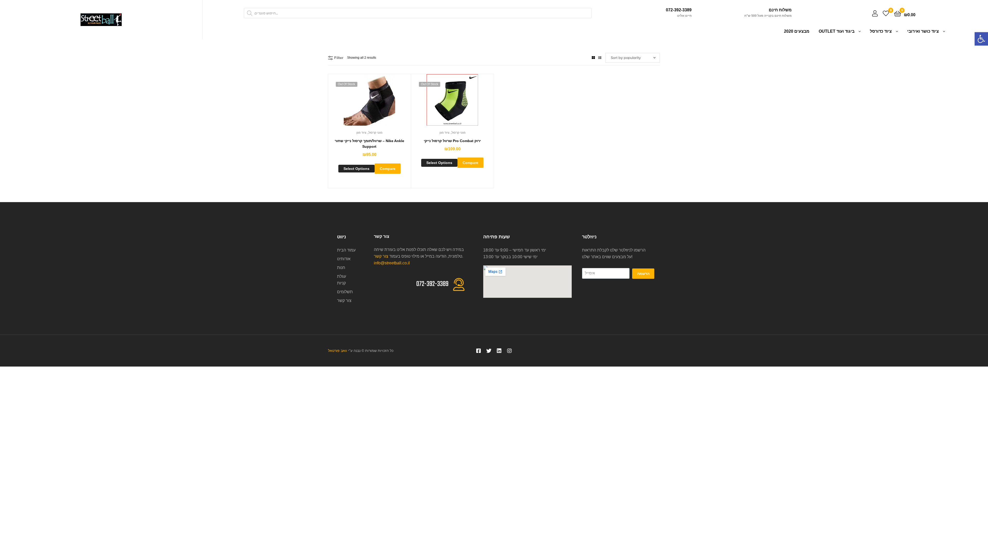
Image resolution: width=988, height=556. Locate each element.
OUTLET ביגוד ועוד (836, 31)
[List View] (600, 58)
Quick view (375, 102)
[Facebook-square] (478, 350)
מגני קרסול (375, 132)
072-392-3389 (679, 10)
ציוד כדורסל (881, 31)
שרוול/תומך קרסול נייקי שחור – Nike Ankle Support (369, 144)
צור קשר (381, 256)
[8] (886, 13)
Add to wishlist (363, 102)
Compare (387, 169)
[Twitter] (488, 350)
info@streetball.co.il (392, 263)
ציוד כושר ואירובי (923, 31)
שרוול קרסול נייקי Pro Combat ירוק (452, 141)
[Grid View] (593, 58)
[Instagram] (509, 350)
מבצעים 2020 (796, 31)
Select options (356, 169)
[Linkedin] (499, 350)
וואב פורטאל (337, 351)
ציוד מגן (361, 132)
